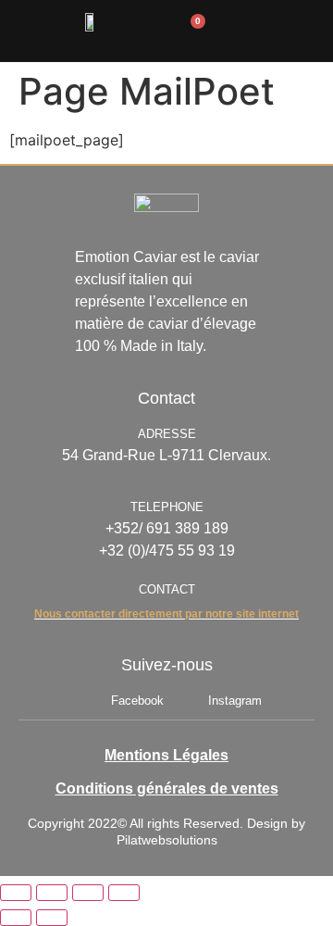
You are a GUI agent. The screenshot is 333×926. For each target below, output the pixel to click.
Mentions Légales (166, 755)
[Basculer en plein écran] (52, 892)
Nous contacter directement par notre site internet (166, 613)
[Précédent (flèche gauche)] (15, 917)
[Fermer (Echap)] (124, 892)
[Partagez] (88, 892)
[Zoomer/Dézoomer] (15, 892)
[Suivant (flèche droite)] (52, 917)
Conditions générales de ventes (167, 788)
